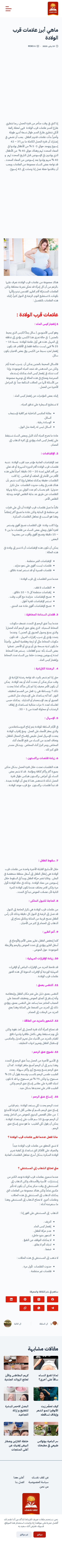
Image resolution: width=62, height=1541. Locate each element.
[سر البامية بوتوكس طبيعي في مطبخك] (46, 1429)
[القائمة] (9, 9)
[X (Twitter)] (38, 1299)
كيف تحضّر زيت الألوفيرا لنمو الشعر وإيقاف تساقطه (47, 1410)
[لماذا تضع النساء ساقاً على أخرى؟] (46, 1363)
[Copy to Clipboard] (25, 1308)
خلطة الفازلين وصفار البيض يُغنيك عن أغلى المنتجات (16, 1445)
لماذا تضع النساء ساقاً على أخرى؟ (48, 1377)
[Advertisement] (31, 86)
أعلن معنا (19, 1477)
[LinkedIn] (11, 1299)
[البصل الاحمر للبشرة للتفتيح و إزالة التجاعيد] (16, 1394)
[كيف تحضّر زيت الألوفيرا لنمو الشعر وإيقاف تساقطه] (46, 1394)
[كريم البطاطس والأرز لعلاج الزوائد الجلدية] (16, 1363)
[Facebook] (52, 1299)
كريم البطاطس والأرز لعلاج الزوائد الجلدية (16, 1377)
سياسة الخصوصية (38, 1482)
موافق (39, 1534)
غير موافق (24, 1534)
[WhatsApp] (38, 1308)
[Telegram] (52, 1308)
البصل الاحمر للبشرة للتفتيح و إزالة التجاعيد (16, 1410)
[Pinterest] (25, 1299)
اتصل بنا (19, 1482)
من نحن (44, 1487)
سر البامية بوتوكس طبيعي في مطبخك (47, 1443)
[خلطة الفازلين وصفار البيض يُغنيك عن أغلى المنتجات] (16, 1429)
